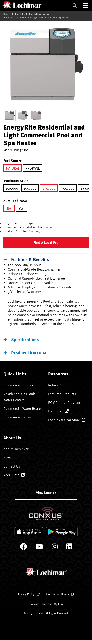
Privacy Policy (26, 594)
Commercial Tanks (17, 416)
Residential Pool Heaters (37, 14)
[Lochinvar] (22, 5)
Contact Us (11, 466)
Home (6, 14)
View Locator (46, 492)
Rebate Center (58, 384)
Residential (17, 14)
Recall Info (11, 474)
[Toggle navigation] (86, 5)
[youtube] (39, 547)
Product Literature (28, 352)
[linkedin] (69, 547)
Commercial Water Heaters (23, 408)
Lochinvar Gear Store (64, 419)
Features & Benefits (30, 259)
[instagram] (55, 547)
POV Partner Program (64, 402)
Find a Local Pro (46, 242)
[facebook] (23, 547)
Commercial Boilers (18, 384)
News (7, 457)
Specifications (25, 339)
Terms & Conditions (57, 594)
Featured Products (62, 393)
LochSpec (55, 410)
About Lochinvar (15, 448)
